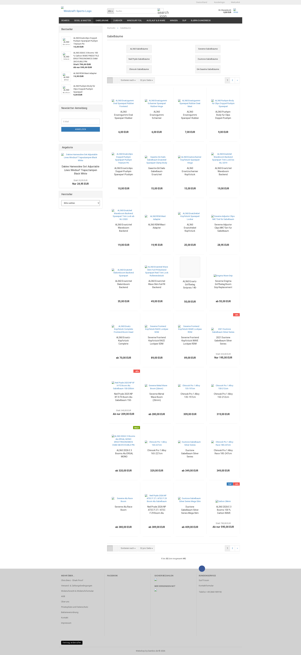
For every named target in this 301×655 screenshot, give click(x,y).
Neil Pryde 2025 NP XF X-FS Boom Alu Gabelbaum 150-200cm (123, 397)
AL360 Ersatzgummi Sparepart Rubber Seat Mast (190, 115)
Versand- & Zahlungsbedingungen (76, 585)
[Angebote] (99, 147)
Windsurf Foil (134, 20)
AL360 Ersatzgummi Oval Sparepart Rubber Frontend (123, 115)
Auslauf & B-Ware (156, 20)
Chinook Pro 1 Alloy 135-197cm (190, 395)
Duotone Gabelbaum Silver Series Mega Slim (190, 509)
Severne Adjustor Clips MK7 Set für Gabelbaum (223, 227)
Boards (65, 20)
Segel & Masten (82, 20)
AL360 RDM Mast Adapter (156, 226)
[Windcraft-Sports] (81, 11)
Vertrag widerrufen (72, 643)
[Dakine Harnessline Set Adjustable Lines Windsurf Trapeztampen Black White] (80, 157)
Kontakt (64, 617)
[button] (200, 2)
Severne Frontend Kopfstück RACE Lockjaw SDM (157, 340)
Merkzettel (235, 2)
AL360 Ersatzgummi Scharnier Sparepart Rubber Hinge (157, 115)
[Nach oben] (292, 650)
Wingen (174, 20)
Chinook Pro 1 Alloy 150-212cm (223, 395)
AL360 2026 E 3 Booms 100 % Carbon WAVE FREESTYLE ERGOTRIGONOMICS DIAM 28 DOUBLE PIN (224, 510)
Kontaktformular (206, 585)
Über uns (65, 601)
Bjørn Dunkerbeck (201, 20)
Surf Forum (204, 580)
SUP (184, 20)
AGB (63, 596)
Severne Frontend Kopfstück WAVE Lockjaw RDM (190, 340)
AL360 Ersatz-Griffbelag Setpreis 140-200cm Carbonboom (190, 284)
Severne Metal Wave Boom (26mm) (156, 397)
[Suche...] (161, 11)
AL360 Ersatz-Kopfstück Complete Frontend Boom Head (123, 340)
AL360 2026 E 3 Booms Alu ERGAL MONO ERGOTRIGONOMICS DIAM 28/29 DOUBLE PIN (124, 453)
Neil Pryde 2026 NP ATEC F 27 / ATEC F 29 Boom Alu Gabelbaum (156, 510)
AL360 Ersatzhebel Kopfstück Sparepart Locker (190, 227)
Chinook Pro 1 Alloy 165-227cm (156, 452)
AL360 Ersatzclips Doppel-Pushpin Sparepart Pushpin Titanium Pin (123, 171)
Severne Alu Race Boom (123, 508)
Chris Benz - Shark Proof (72, 580)
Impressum (66, 623)
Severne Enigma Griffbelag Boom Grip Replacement (223, 284)
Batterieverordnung (69, 612)
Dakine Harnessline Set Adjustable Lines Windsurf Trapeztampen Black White (80, 170)
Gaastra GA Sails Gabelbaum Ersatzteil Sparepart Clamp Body (156, 171)
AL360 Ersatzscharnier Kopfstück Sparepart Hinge (190, 171)
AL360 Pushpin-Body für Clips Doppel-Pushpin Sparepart (223, 115)
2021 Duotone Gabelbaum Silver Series (223, 340)
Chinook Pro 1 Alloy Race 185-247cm (223, 452)
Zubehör (117, 20)
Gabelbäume (102, 20)
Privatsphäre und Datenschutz (74, 607)
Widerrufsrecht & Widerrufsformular (77, 591)
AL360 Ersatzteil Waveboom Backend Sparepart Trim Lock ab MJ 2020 (123, 227)
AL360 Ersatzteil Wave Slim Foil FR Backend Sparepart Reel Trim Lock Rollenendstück (156, 284)
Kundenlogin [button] (219, 2)
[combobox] (128, 80)
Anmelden (80, 129)
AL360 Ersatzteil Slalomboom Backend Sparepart (123, 284)
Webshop (140, 651)
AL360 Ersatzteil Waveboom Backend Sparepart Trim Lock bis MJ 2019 (223, 171)
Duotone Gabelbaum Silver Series (190, 453)
